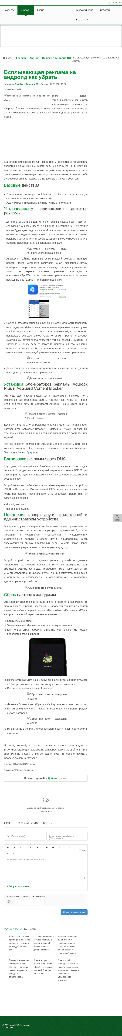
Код (7, 853)
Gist (14, 853)
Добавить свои (57, 778)
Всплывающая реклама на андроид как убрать (40, 74)
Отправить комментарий (74, 912)
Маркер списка (60, 847)
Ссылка (30, 847)
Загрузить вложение (18, 886)
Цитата (69, 847)
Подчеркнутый (21, 847)
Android (34, 58)
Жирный (8, 847)
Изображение (37, 847)
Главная (21, 58)
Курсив (14, 847)
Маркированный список (46, 847)
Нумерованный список (53, 847)
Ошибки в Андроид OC (56, 58)
